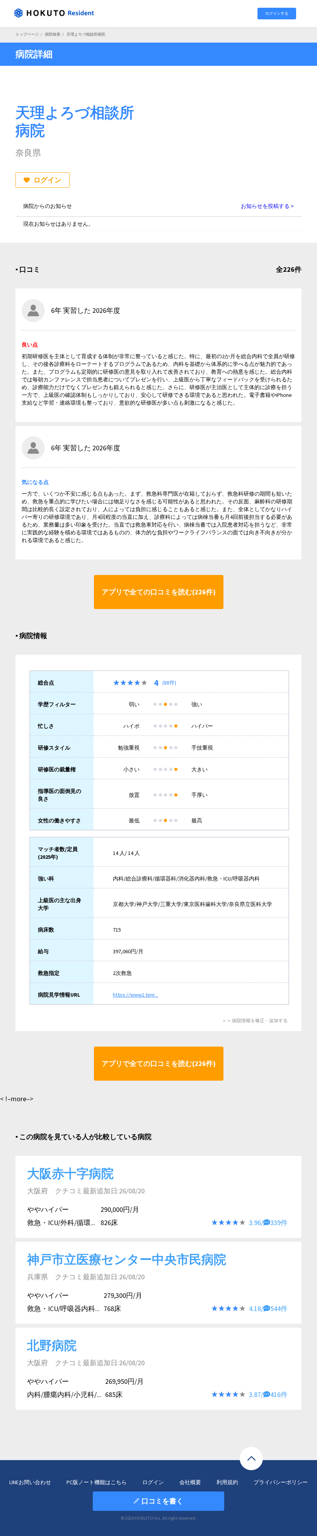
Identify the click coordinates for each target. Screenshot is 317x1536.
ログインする (276, 13)
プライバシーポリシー (281, 1482)
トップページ (27, 34)
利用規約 (227, 1482)
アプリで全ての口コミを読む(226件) (159, 591)
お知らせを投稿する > (267, 206)
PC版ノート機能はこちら (96, 1482)
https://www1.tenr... (135, 994)
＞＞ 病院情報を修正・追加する (255, 1020)
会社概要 (190, 1482)
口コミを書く (162, 1501)
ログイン (47, 180)
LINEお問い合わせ (30, 1482)
